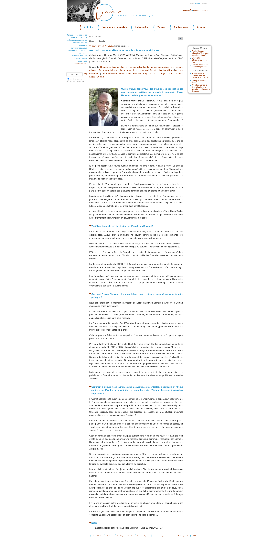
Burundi (100, 76)
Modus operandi (183, 536)
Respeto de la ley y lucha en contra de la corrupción (123, 70)
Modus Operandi (80, 64)
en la (77, 81)
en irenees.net (77, 79)
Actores (201, 27)
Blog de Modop (199, 48)
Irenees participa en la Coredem (163, 536)
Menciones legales (143, 536)
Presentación (186, 10)
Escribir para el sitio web (124, 536)
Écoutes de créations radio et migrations (200, 66)
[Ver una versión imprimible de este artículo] (180, 39)
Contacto (204, 10)
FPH (194, 536)
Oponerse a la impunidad (112, 67)
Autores (196, 10)
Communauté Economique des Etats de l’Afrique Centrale (130, 73)
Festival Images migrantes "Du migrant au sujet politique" (200, 53)
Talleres (161, 27)
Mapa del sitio (97, 536)
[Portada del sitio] (111, 21)
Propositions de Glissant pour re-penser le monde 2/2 (200, 75)
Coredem (80, 81)
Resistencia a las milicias (162, 70)
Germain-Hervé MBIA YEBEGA (101, 46)
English (192, 3)
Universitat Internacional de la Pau (199, 60)
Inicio (91, 36)
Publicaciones (181, 27)
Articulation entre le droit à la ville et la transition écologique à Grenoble (201, 88)
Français (204, 3)
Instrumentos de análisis (114, 27)
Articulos (88, 27)
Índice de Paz (142, 27)
